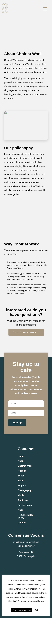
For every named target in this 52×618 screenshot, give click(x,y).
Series (21, 475)
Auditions (23, 500)
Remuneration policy (25, 516)
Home (21, 456)
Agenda (22, 471)
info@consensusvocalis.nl (26, 542)
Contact (22, 522)
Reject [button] (37, 610)
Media (21, 495)
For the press (25, 505)
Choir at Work (25, 466)
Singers (22, 485)
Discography (24, 490)
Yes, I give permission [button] (22, 610)
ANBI (20, 510)
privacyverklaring (35, 601)
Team (20, 480)
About (21, 461)
